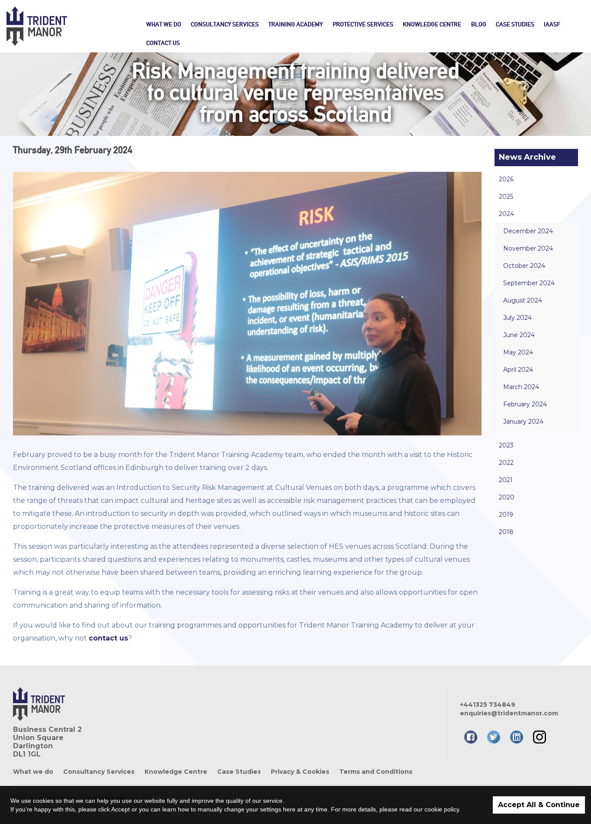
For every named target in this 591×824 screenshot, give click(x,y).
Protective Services (363, 24)
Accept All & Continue (539, 805)
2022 (506, 463)
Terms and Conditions (375, 772)
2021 (506, 480)
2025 (506, 196)
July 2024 (517, 318)
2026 (506, 179)
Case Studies (515, 24)
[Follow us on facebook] (470, 737)
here (289, 809)
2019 (506, 514)
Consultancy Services (225, 24)
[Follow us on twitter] (493, 737)
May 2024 (518, 352)
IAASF (552, 24)
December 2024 (528, 231)
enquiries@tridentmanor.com (509, 713)
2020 (506, 497)
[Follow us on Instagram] (539, 737)
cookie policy (441, 809)
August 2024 (522, 300)
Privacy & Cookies (300, 772)
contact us (108, 638)
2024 (506, 214)
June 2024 (519, 335)
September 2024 (529, 283)
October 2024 (524, 266)
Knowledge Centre (432, 24)
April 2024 (518, 369)
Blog (478, 24)
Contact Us (163, 42)
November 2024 (528, 248)
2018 (506, 532)
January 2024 (523, 421)
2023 (506, 445)
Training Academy (295, 24)
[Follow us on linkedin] (516, 737)
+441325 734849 (487, 704)
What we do (163, 24)
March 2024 (521, 387)
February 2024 (525, 404)
